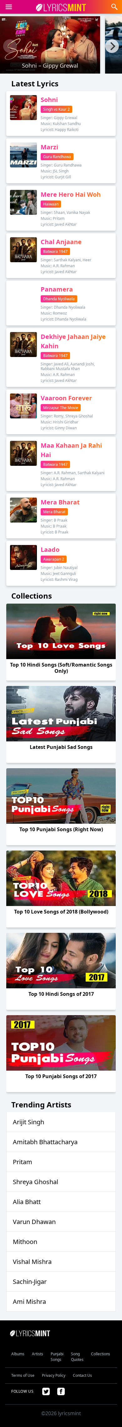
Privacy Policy (53, 1375)
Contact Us (82, 1375)
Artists (37, 1354)
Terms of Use (22, 1375)
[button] (9, 7)
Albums (17, 1354)
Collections (100, 1354)
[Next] (112, 46)
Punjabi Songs (57, 1356)
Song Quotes (77, 1356)
